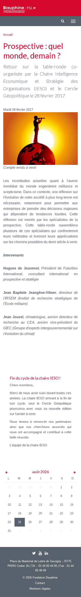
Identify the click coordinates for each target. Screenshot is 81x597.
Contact (40, 583)
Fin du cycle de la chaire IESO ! (35, 378)
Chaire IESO (19, 9)
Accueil (8, 34)
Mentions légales (40, 588)
